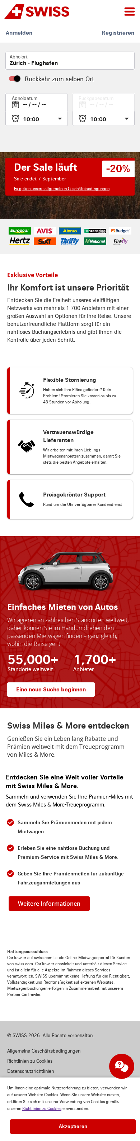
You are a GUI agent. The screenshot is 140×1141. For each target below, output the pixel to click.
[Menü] (129, 11)
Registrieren (118, 32)
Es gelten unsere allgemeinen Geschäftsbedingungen (61, 189)
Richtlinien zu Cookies (41, 1108)
